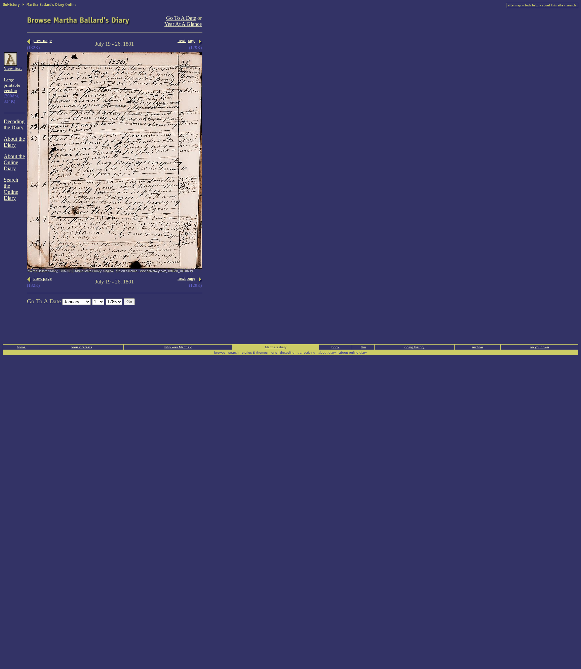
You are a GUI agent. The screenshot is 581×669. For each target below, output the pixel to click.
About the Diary (14, 142)
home (21, 347)
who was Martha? (178, 347)
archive (477, 347)
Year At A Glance (183, 24)
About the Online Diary (14, 162)
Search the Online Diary (11, 189)
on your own (539, 347)
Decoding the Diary (14, 124)
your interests (81, 347)
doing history (414, 347)
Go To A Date (181, 18)
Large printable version (12, 85)
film (363, 347)
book (335, 347)
